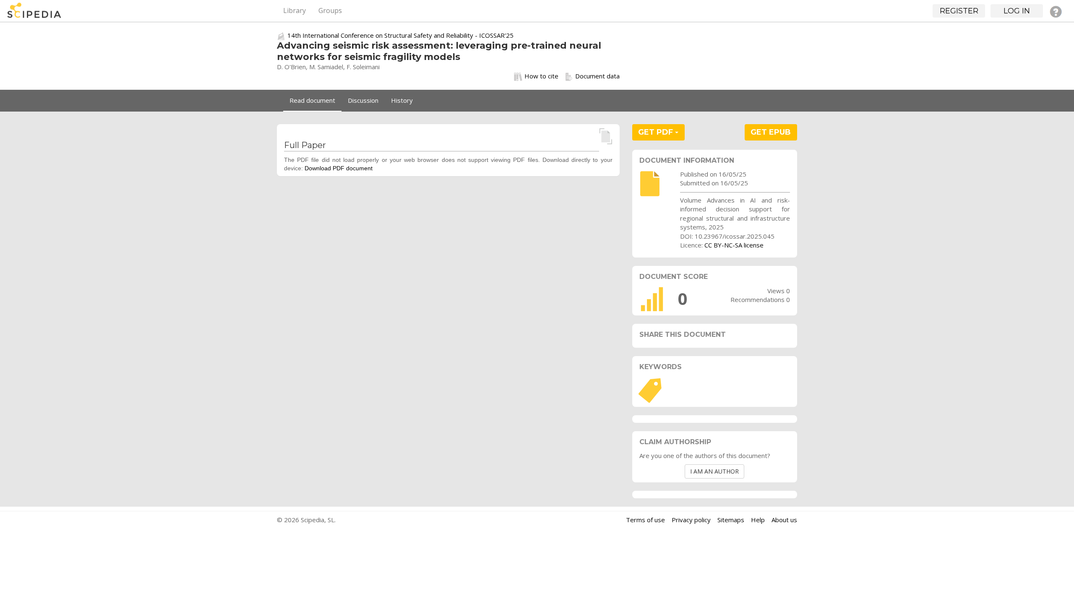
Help (758, 519)
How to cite (541, 76)
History (402, 100)
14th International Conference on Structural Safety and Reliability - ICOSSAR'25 (400, 35)
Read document (312, 100)
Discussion (363, 100)
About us (784, 519)
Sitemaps (730, 519)
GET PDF (656, 132)
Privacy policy (691, 519)
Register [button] (959, 11)
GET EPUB (771, 132)
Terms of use (645, 519)
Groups (330, 10)
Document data (597, 76)
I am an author (714, 471)
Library (294, 10)
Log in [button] (1017, 11)
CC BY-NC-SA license (734, 245)
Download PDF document (339, 168)
